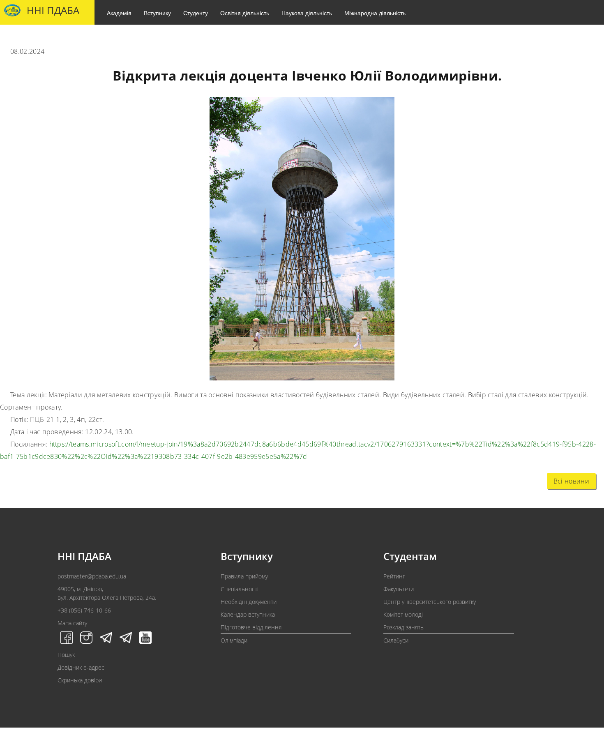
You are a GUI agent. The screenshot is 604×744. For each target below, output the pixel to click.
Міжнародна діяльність (375, 13)
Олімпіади (234, 640)
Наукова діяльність (306, 13)
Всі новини (571, 481)
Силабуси (395, 640)
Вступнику (157, 13)
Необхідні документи (249, 602)
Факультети (398, 589)
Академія (119, 13)
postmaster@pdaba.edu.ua (92, 576)
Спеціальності (239, 589)
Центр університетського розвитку (429, 602)
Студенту (195, 13)
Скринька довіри (80, 680)
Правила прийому (244, 576)
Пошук (66, 655)
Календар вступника (248, 614)
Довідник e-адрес (81, 667)
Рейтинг (394, 576)
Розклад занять (403, 627)
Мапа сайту (72, 623)
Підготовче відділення (251, 627)
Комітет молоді (403, 614)
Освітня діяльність (244, 13)
